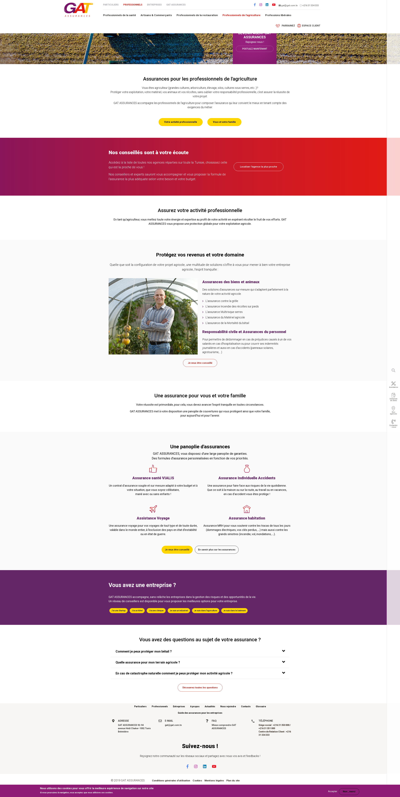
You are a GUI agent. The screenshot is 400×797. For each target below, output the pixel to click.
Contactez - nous (393, 426)
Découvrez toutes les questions (200, 687)
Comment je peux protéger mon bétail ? (144, 651)
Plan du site (233, 780)
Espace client (311, 25)
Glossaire (261, 706)
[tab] (200, 651)
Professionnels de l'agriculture (241, 15)
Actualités (210, 706)
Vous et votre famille (224, 122)
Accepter (332, 791)
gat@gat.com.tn (289, 5)
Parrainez (288, 25)
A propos (195, 706)
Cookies (197, 780)
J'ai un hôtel (137, 610)
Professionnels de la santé (119, 15)
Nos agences (393, 413)
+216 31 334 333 (310, 5)
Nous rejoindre (228, 706)
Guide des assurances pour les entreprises (200, 713)
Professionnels (132, 4)
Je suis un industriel (179, 610)
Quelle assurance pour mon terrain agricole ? (148, 662)
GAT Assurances (176, 4)
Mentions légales (214, 780)
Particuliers (111, 4)
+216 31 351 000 (267, 728)
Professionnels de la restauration (197, 15)
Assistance (393, 387)
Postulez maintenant (254, 48)
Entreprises (154, 4)
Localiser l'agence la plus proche (258, 166)
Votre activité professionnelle (180, 122)
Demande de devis (393, 399)
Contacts (246, 706)
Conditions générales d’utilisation (171, 780)
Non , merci (349, 791)
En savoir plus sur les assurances (216, 549)
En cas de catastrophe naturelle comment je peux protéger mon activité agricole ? (174, 673)
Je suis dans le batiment (234, 610)
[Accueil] (78, 10)
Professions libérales (278, 15)
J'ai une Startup (118, 610)
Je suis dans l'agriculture (205, 610)
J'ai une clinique (156, 610)
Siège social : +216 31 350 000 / (275, 725)
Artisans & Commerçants (156, 15)
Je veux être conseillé (200, 363)
